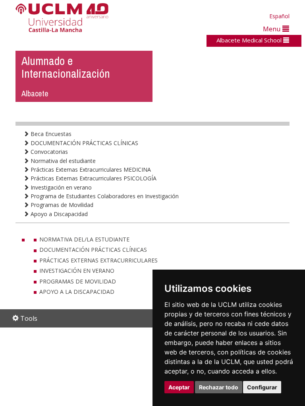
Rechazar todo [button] (218, 387)
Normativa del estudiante (62, 161)
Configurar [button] (262, 387)
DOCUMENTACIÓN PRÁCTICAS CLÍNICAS (83, 143)
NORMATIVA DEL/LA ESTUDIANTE (84, 239)
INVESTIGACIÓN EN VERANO (76, 270)
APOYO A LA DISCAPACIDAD (76, 291)
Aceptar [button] (179, 387)
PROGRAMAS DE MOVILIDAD (77, 281)
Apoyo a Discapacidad (58, 214)
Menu (272, 28)
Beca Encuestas (50, 134)
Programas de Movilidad (61, 205)
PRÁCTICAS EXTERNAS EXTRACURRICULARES (98, 260)
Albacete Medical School (249, 40)
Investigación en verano (60, 187)
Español (279, 16)
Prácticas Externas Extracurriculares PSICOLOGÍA (92, 178)
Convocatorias (48, 151)
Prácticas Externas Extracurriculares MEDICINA (90, 169)
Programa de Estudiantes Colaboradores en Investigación (104, 196)
